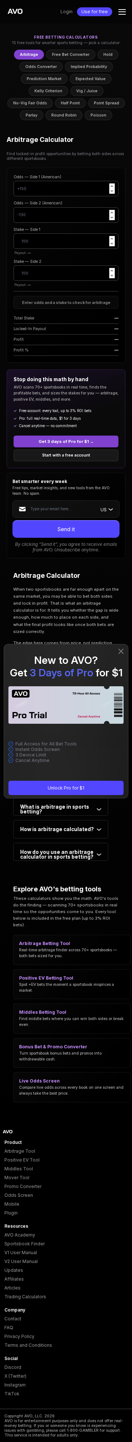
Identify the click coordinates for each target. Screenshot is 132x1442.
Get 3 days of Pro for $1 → (66, 441)
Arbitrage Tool (19, 1151)
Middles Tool (18, 1168)
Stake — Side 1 (27, 229)
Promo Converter (22, 1186)
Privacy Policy (19, 1336)
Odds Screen (18, 1195)
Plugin (11, 1213)
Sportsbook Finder (24, 1243)
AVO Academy (19, 1235)
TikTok (11, 1393)
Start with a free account (66, 455)
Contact (12, 1318)
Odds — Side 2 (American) (38, 203)
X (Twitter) (15, 1376)
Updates (13, 1270)
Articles (12, 1288)
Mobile (11, 1204)
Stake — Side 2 (27, 261)
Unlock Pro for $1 (66, 788)
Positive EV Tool (22, 1160)
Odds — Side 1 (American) (37, 177)
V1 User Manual (20, 1252)
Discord (12, 1367)
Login (66, 11)
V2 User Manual (21, 1261)
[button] (122, 12)
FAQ (8, 1327)
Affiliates (14, 1279)
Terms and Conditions (28, 1345)
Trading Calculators (25, 1296)
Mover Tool (16, 1177)
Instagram (15, 1385)
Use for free (94, 11)
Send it (66, 529)
